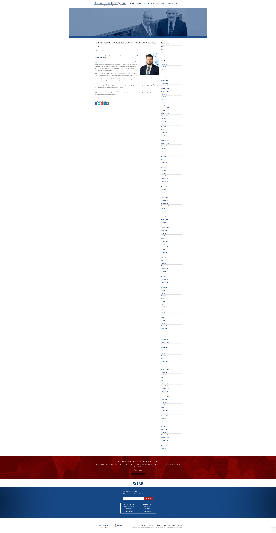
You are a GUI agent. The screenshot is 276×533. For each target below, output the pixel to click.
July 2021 (163, 189)
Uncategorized (164, 55)
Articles (163, 46)
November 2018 (165, 246)
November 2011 (165, 364)
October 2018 (164, 249)
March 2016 (164, 298)
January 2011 (164, 385)
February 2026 (164, 80)
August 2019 (164, 230)
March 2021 (164, 195)
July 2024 (163, 118)
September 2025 (165, 91)
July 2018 (163, 255)
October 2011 (164, 366)
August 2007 (164, 448)
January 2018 (164, 268)
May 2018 (163, 260)
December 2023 (165, 137)
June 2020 (163, 211)
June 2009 (163, 421)
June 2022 (163, 173)
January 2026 (164, 83)
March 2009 (164, 429)
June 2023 (163, 151)
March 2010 (164, 407)
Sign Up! (148, 498)
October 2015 (164, 301)
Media (162, 49)
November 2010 (165, 391)
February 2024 (164, 132)
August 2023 (164, 146)
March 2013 (164, 336)
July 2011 (163, 375)
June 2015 (163, 309)
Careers (168, 3)
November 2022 (165, 165)
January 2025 (164, 105)
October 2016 (164, 285)
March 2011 (164, 380)
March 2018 (164, 263)
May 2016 (163, 293)
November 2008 (165, 437)
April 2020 (163, 214)
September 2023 (165, 143)
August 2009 (164, 418)
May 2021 (163, 192)
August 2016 (164, 287)
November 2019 (165, 225)
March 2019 (164, 238)
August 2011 (164, 372)
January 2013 (164, 339)
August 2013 (164, 328)
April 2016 (163, 295)
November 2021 (165, 181)
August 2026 (164, 64)
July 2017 (163, 271)
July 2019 (163, 233)
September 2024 (165, 113)
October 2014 (164, 320)
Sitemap (161, 527)
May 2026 (163, 72)
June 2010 (163, 405)
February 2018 (164, 265)
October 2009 (164, 415)
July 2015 (163, 306)
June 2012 (163, 350)
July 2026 (163, 66)
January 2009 (164, 432)
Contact (175, 3)
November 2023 (165, 140)
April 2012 (163, 355)
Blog (162, 3)
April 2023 (163, 156)
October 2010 (164, 394)
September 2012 (165, 345)
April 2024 (163, 126)
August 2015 (164, 304)
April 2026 (163, 75)
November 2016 (165, 282)
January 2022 (164, 178)
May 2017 (163, 274)
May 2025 (163, 102)
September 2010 (165, 396)
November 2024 (165, 107)
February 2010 (164, 410)
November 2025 (165, 88)
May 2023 (163, 154)
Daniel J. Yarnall (126, 54)
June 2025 (163, 99)
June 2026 (163, 69)
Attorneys (151, 3)
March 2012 (164, 358)
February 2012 (164, 361)
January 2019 (164, 244)
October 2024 (164, 110)
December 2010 (165, 388)
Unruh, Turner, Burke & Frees (110, 4)
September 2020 (165, 205)
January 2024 (164, 135)
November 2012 (165, 342)
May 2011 (163, 377)
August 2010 (164, 399)
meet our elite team (138, 474)
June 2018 (163, 257)
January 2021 (164, 200)
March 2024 (164, 129)
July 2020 (163, 208)
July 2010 (163, 402)
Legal (164, 527)
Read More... (138, 470)
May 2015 (163, 312)
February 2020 (164, 219)
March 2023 (164, 159)
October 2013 (164, 325)
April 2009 (163, 426)
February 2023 (164, 162)
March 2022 (164, 175)
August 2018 (164, 252)
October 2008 (164, 440)
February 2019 (164, 241)
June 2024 (163, 121)
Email (124, 495)
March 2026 (164, 77)
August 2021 (164, 186)
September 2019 (165, 227)
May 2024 (163, 124)
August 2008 (164, 445)
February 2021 (164, 197)
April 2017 (163, 276)
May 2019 (163, 235)
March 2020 (164, 216)
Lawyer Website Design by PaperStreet (174, 527)
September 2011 (165, 369)
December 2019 (165, 222)
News (157, 3)
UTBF (104, 50)
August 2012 (164, 347)
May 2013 (163, 331)
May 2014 (163, 323)
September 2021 (165, 184)
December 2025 (165, 86)
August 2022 (164, 167)
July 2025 (163, 96)
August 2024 (164, 116)
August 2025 (164, 94)
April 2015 (163, 315)
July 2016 (163, 290)
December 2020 (165, 203)
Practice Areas (141, 3)
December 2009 (165, 413)
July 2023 (163, 148)
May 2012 (163, 353)
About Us (132, 3)
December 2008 (165, 434)
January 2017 (164, 279)
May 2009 (163, 424)
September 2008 (165, 443)
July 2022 (163, 170)
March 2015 (164, 317)
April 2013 (163, 334)
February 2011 (164, 383)
